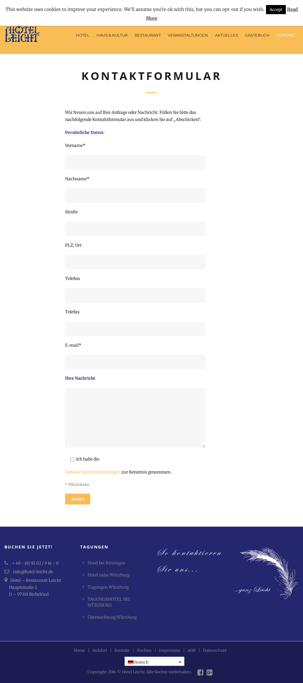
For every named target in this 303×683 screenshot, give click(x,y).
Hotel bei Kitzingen (106, 563)
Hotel (82, 35)
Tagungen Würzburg (108, 587)
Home (79, 650)
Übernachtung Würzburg (112, 617)
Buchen (144, 650)
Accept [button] (276, 9)
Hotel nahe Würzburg (109, 575)
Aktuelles (226, 35)
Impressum (169, 650)
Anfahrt (99, 650)
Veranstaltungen (188, 35)
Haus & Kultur (112, 35)
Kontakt (286, 35)
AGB (192, 650)
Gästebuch (257, 35)
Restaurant (148, 35)
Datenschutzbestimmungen (92, 472)
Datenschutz (215, 650)
